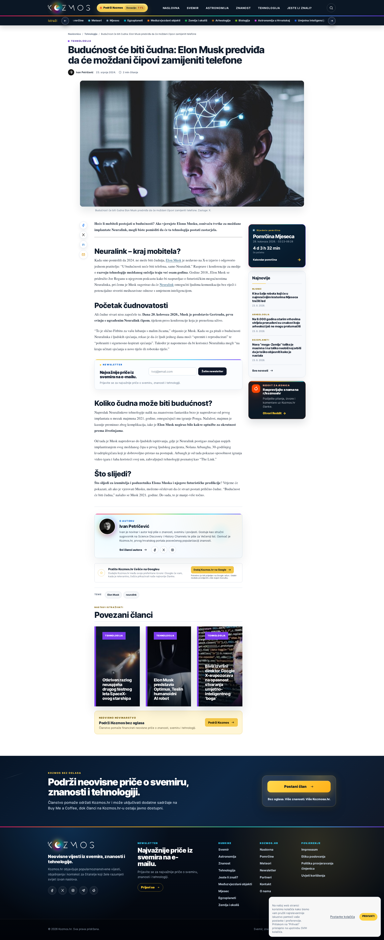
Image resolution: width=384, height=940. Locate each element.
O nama (265, 891)
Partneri (266, 877)
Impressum (309, 849)
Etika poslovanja (313, 856)
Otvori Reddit (272, 413)
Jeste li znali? (299, 8)
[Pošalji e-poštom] (83, 254)
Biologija (241, 20)
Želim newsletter (212, 371)
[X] (163, 549)
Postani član (295, 786)
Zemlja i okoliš (194, 20)
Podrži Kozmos (218, 722)
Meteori (93, 20)
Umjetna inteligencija (309, 20)
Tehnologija (269, 8)
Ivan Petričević (134, 526)
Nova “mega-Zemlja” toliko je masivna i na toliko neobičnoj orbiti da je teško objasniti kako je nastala (276, 350)
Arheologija (219, 20)
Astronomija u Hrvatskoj (271, 20)
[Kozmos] (69, 8)
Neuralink (167, 284)
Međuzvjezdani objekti (162, 20)
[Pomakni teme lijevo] (65, 21)
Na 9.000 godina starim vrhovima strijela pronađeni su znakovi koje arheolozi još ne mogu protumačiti (276, 322)
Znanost (243, 8)
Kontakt (265, 884)
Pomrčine (74, 20)
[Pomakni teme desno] (332, 21)
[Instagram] (172, 549)
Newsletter (268, 870)
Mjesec (111, 20)
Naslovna (171, 8)
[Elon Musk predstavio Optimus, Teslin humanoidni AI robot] (169, 666)
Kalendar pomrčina (277, 259)
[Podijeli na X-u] (83, 235)
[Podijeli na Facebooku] (83, 225)
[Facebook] (154, 549)
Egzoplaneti (132, 20)
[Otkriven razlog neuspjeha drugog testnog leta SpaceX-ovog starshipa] (118, 666)
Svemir (193, 8)
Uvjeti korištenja (313, 875)
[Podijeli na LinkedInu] (83, 244)
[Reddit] (94, 890)
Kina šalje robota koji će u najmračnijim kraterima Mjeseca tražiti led (275, 297)
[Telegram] (83, 890)
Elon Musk (173, 260)
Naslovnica (74, 34)
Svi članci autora (130, 549)
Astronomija (217, 8)
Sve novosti (260, 370)
